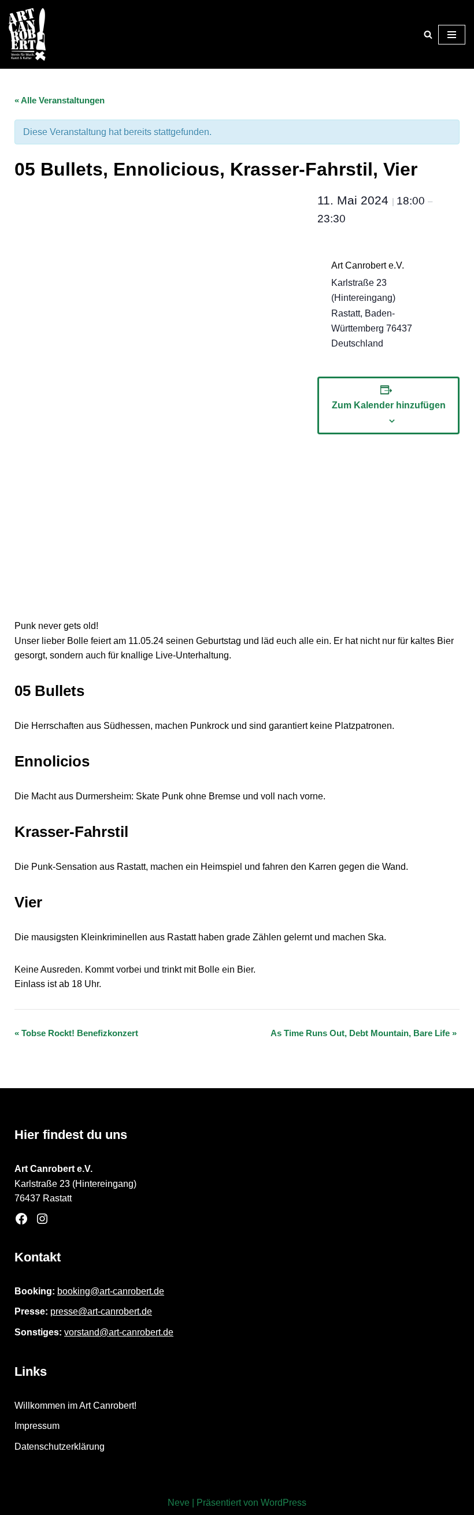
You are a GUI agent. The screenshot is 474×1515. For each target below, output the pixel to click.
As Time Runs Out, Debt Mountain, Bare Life (364, 1033)
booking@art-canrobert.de (110, 1291)
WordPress (283, 1502)
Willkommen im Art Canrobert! (75, 1405)
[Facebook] (21, 1219)
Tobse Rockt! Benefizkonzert (76, 1033)
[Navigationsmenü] (451, 34)
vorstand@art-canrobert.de (118, 1332)
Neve (179, 1502)
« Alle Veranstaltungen (59, 100)
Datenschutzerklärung (59, 1446)
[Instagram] (42, 1219)
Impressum (37, 1426)
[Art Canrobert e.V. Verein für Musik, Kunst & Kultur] (27, 34)
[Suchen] (428, 34)
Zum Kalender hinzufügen (389, 405)
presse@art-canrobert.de (101, 1311)
